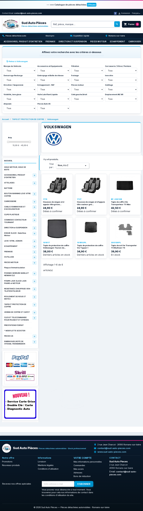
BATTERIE (8, 188)
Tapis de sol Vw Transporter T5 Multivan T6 (124, 246)
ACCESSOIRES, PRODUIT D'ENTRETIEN (14, 176)
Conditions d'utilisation (48, 469)
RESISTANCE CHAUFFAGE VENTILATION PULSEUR (17, 290)
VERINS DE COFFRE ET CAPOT (17, 312)
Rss (106, 484)
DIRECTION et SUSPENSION (15, 228)
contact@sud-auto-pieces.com (28, 13)
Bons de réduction (82, 476)
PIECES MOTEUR (11, 262)
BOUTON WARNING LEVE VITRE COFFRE (17, 194)
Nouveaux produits (11, 465)
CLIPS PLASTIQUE (11, 214)
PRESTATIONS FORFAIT (14, 325)
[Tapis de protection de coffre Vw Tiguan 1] (91, 228)
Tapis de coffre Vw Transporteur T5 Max (121, 203)
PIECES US (8, 336)
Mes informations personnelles (88, 462)
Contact (5, 13)
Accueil (8, 161)
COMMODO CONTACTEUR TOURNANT (15, 221)
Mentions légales (45, 465)
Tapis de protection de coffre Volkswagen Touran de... (56, 246)
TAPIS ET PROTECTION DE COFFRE (15, 305)
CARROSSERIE (10, 201)
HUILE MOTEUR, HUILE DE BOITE (15, 168)
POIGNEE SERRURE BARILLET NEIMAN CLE (16, 274)
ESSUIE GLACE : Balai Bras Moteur (15, 234)
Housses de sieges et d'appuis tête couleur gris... (91, 203)
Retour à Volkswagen (18, 61)
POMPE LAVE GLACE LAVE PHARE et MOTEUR (15, 282)
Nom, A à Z (72, 165)
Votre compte (83, 457)
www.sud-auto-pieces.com (111, 451)
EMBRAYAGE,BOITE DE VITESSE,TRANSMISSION (14, 342)
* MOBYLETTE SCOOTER (14, 331)
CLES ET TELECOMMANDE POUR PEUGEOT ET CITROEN (16, 318)
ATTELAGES (9, 183)
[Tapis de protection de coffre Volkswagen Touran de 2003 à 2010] (57, 228)
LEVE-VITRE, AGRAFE (13, 241)
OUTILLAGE (9, 257)
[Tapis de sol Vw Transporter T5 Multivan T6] (125, 228)
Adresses (78, 472)
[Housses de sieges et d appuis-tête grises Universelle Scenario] (57, 185)
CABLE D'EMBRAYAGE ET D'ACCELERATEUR (14, 208)
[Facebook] (115, 13)
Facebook (100, 484)
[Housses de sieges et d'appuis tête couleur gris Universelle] (91, 185)
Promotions (7, 461)
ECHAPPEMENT (10, 246)
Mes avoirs (79, 469)
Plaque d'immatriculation (14, 268)
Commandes (79, 465)
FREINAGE (8, 252)
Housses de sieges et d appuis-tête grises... (53, 203)
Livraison (42, 461)
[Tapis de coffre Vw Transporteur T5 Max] (125, 185)
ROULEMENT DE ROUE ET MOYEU (15, 297)
